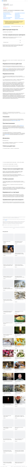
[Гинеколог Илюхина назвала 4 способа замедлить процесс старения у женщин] (8, 366)
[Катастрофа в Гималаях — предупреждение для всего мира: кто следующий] (19, 273)
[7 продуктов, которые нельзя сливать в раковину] (19, 390)
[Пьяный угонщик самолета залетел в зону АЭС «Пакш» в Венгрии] (19, 262)
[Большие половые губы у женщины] (8, 239)
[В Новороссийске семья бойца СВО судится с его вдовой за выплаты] (19, 366)
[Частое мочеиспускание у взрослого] (19, 401)
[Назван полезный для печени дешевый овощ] (19, 308)
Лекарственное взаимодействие (7, 17)
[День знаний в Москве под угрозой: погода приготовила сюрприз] (8, 436)
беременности (22, 125)
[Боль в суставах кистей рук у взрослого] (19, 424)
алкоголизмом (7, 134)
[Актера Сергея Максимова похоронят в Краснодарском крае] (8, 401)
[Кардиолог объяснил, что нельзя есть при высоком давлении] (8, 273)
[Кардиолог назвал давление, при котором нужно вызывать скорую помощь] (8, 262)
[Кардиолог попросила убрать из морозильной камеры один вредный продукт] (8, 250)
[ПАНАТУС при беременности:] (4, 8)
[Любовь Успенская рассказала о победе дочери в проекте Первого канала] (19, 459)
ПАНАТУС (8, 3)
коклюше (18, 120)
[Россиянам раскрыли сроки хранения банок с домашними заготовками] (8, 448)
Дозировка (4, 16)
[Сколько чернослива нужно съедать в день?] (8, 413)
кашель (7, 68)
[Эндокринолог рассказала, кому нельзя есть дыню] (19, 343)
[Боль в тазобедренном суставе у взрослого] (8, 320)
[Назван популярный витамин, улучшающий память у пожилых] (19, 250)
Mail (1, 466)
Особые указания (17, 17)
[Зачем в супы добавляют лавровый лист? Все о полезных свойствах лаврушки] (19, 355)
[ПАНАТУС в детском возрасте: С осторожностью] (7, 8)
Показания (4, 15)
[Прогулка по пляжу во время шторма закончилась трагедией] (8, 297)
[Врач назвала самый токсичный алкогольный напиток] (19, 332)
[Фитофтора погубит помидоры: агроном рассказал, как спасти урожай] (19, 448)
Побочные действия (17, 16)
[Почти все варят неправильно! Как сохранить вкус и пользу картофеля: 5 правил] (19, 320)
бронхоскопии (14, 120)
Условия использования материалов (17, 466)
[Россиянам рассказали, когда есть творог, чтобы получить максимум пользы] (19, 285)
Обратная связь (23, 466)
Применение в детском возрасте (19, 18)
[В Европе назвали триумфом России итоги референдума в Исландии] (8, 459)
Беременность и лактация (6, 18)
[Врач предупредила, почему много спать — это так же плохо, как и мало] (8, 343)
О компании (3, 466)
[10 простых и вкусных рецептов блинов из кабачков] (8, 332)
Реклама (6, 466)
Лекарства (4, 3)
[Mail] (2, 1)
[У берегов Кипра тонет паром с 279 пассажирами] (8, 424)
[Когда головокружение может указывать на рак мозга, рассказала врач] (19, 436)
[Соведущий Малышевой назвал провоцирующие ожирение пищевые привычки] (8, 308)
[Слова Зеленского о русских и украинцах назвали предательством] (19, 378)
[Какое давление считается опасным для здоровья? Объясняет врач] (19, 239)
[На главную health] (5, 1)
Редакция (12, 466)
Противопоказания (17, 15)
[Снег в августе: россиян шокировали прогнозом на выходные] (8, 390)
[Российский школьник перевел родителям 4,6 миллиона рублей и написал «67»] (8, 378)
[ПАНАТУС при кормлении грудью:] (5, 8)
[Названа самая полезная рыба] (19, 297)
